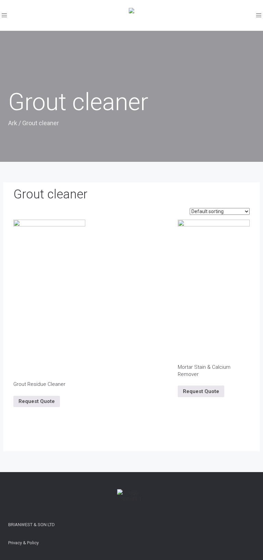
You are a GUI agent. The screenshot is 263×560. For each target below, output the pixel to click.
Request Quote (36, 401)
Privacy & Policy (23, 542)
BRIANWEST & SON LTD (31, 524)
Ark (12, 123)
